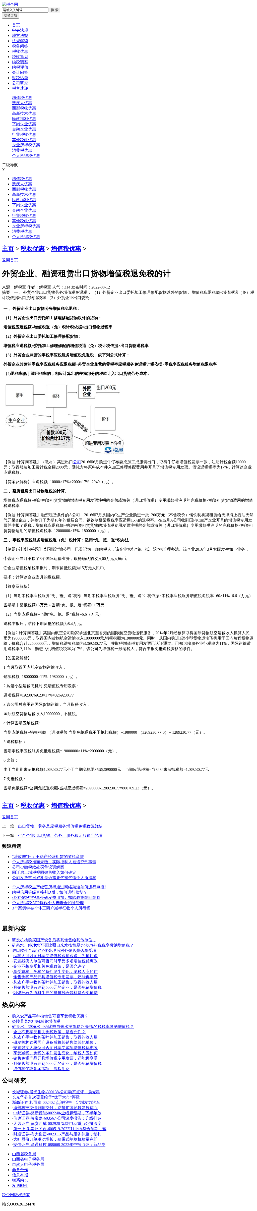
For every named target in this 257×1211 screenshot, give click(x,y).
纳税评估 (20, 67)
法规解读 (20, 41)
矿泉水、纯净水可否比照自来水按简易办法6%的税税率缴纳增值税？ (73, 945)
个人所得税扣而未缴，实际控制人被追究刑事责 (54, 862)
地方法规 (20, 35)
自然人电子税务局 (28, 1164)
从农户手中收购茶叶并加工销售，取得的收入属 (55, 982)
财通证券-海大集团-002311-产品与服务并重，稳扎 (57, 1134)
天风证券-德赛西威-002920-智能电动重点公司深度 (57, 1123)
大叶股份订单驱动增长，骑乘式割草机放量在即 (55, 1139)
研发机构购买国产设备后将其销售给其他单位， (54, 940)
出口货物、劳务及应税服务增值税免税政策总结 (60, 826)
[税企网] (10, 4)
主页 (8, 248)
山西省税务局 (24, 1154)
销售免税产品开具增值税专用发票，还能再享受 (55, 977)
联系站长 (20, 1180)
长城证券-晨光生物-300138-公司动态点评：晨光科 (56, 1092)
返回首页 (10, 260)
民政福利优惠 (24, 119)
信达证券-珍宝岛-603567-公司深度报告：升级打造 (57, 1118)
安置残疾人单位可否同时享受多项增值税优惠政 (55, 961)
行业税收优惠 (24, 134)
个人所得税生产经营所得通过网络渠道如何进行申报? (59, 887)
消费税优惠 (22, 150)
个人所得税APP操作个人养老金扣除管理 (48, 903)
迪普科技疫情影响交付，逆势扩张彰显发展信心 (55, 1108)
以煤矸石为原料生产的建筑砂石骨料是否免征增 (55, 993)
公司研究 (20, 83)
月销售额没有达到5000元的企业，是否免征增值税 (57, 987)
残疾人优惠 (22, 103)
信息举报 (20, 1175)
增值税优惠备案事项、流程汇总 (41, 1069)
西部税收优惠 (24, 108)
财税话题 (20, 78)
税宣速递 (20, 88)
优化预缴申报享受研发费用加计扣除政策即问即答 (56, 897)
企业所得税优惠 (26, 145)
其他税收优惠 (24, 140)
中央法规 (20, 30)
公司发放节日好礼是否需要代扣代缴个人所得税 (54, 878)
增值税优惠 (22, 97)
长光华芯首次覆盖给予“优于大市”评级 (46, 1097)
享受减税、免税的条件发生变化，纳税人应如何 (55, 971)
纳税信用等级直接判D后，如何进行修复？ (49, 892)
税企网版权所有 (16, 1195)
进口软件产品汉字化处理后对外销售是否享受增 (54, 950)
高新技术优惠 (24, 113)
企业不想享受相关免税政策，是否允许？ (49, 966)
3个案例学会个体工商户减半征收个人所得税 (51, 908)
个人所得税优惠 (26, 155)
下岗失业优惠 (24, 124)
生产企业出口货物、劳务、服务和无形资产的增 (60, 835)
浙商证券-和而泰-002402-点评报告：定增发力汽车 (56, 1102)
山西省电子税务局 (28, 1159)
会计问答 (20, 72)
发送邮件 (20, 1185)
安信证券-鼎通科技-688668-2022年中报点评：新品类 (59, 1144)
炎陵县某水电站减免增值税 (36, 1021)
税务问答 (20, 46)
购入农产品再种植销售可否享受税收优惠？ (50, 1016)
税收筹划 (20, 56)
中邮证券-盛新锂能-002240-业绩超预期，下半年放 (57, 1113)
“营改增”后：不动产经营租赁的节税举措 (48, 856)
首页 (16, 25)
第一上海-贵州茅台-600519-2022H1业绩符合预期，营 (59, 1129)
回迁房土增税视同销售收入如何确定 (44, 872)
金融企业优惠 (24, 129)
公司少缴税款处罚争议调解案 (38, 867)
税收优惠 (20, 51)
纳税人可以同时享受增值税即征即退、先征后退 (55, 956)
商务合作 (20, 1170)
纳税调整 (20, 62)
